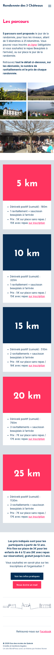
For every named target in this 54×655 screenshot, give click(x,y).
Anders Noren (41, 648)
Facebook (45, 631)
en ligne (32, 44)
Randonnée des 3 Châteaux (23, 5)
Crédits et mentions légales (14, 646)
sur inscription (37, 223)
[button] (50, 6)
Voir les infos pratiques (27, 576)
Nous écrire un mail (27, 584)
